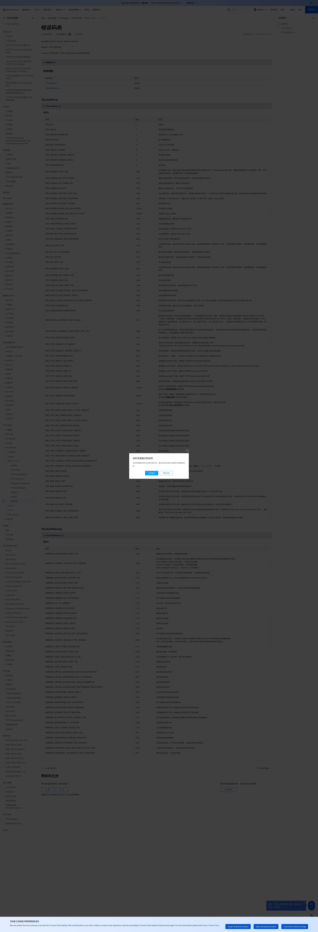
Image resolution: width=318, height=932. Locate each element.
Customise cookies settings (294, 927)
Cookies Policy (213, 925)
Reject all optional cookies (266, 927)
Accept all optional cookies (238, 927)
